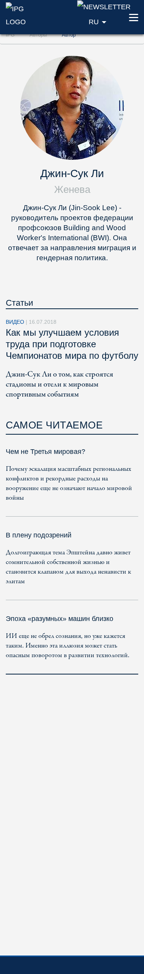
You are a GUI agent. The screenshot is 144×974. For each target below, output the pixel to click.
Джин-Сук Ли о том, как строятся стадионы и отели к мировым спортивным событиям (59, 384)
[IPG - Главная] (24, 14)
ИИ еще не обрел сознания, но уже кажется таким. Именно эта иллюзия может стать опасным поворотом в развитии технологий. (67, 645)
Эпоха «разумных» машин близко (59, 619)
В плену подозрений (38, 535)
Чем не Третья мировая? (45, 451)
